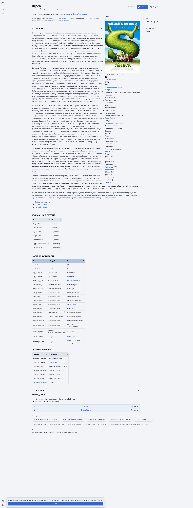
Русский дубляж (41, 207)
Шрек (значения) (80, 14)
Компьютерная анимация (115, 87)
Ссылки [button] (39, 390)
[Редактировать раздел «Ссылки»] (138, 390)
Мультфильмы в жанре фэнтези (73, 420)
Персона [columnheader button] (36, 220)
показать (135, 406)
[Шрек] (122, 47)
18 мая (107, 151)
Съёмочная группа (42, 202)
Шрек (69, 265)
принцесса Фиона (73, 281)
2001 (112, 151)
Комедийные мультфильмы (96, 420)
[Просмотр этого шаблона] (34, 406)
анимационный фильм (57, 18)
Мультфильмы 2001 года (76, 424)
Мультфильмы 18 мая (57, 424)
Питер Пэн (71, 337)
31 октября (109, 169)
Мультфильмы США (39, 424)
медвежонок (71, 304)
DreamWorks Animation (114, 123)
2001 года (65, 21)
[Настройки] (3, 501)
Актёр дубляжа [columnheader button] (53, 261)
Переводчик (53, 362)
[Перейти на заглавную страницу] (3, 3)
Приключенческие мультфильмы (120, 420)
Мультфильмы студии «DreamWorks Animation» (125, 424)
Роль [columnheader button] (69, 261)
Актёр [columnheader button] (35, 261)
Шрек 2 (108, 182)
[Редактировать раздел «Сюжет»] (101, 28)
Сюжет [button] (39, 28)
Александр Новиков (40, 382)
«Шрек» (38, 399)
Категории (35, 416)
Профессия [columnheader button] (56, 220)
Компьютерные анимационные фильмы (46, 420)
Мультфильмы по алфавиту (97, 424)
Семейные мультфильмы (143, 420)
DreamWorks (86, 410)
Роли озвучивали (42, 204)
